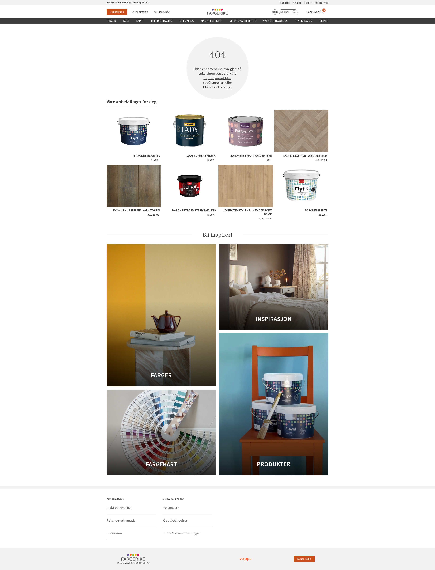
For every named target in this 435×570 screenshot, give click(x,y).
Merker (307, 3)
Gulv (126, 21)
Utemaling (187, 21)
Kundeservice (321, 3)
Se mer (324, 21)
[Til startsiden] (217, 11)
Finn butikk (284, 3)
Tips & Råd (163, 12)
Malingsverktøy (212, 21)
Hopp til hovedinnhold (13, 2)
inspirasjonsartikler (217, 78)
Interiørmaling (161, 21)
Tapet (140, 21)
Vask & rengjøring (275, 21)
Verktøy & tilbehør (243, 21)
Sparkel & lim (304, 21)
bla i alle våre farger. (217, 87)
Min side (297, 3)
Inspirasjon (141, 12)
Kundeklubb (117, 12)
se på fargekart (214, 83)
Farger (111, 21)
